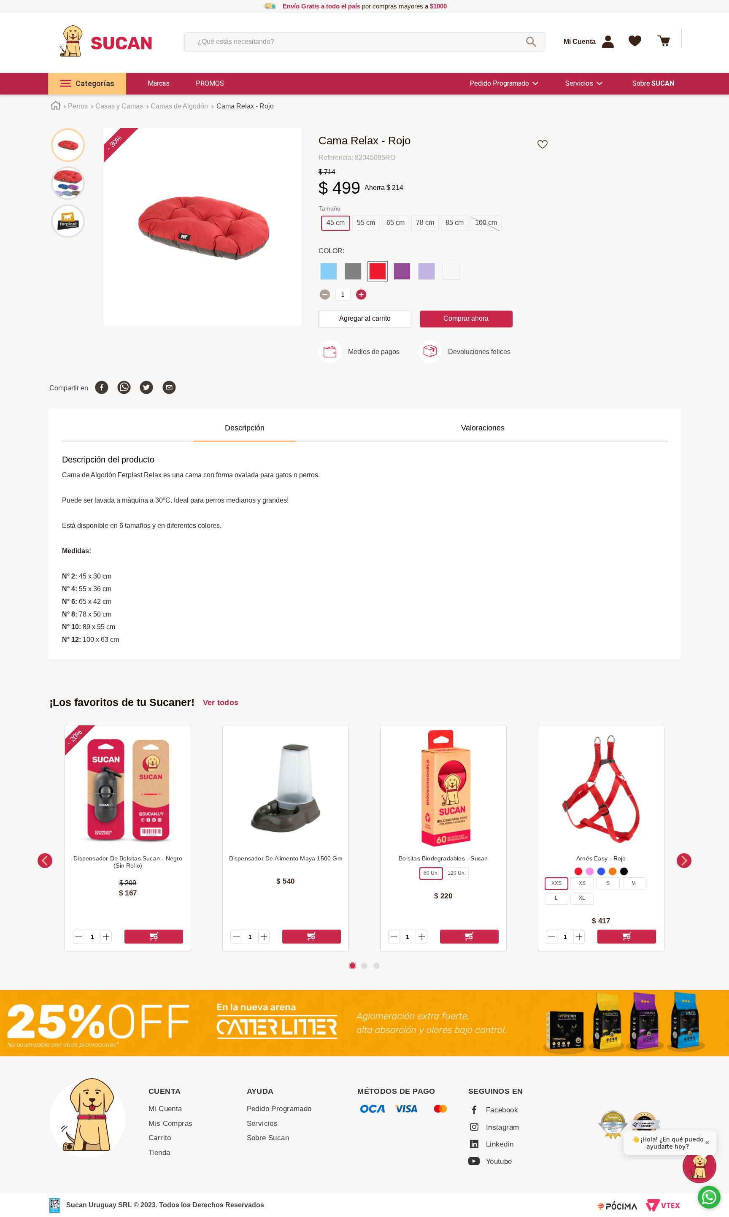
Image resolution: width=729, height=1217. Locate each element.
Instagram (502, 1127)
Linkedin (499, 1144)
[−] (325, 294)
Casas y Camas (119, 106)
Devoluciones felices (479, 351)
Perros (78, 106)
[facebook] (101, 388)
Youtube (499, 1162)
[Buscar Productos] (531, 41)
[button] (87, 84)
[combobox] (364, 41)
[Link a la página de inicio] (55, 107)
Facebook (502, 1110)
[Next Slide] (684, 860)
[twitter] (146, 388)
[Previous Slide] (45, 860)
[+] (361, 294)
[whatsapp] (124, 388)
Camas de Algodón (179, 106)
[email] (169, 388)
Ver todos (221, 702)
